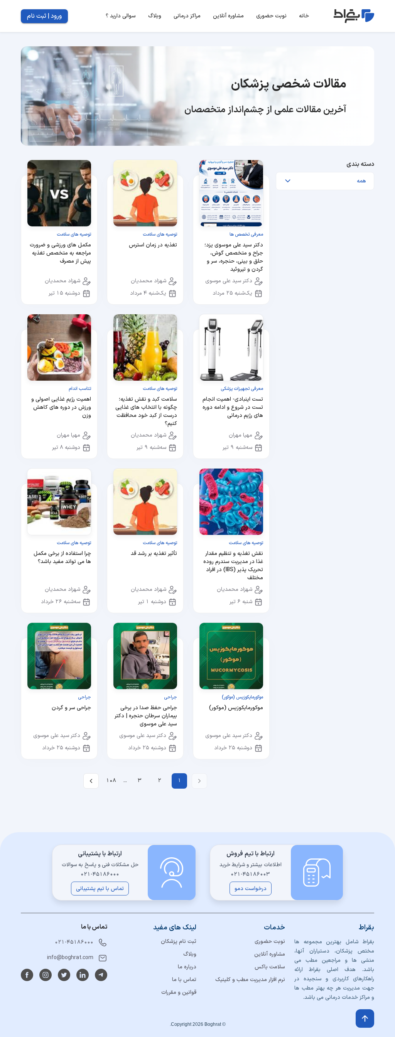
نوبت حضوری (270, 942)
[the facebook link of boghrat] (27, 975)
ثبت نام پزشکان (178, 942)
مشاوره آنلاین (269, 954)
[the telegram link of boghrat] (101, 975)
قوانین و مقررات (178, 992)
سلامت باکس (270, 967)
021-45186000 (74, 942)
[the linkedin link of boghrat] (82, 975)
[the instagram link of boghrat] (45, 975)
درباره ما (187, 967)
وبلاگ (189, 954)
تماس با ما (184, 980)
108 (111, 781)
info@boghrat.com (70, 958)
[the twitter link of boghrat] (64, 975)
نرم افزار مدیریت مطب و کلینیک (250, 980)
